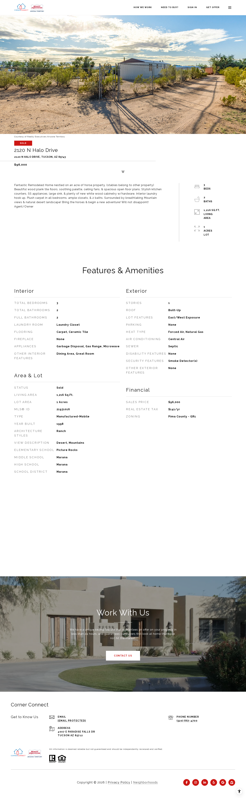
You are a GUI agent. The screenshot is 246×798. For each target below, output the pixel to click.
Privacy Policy (119, 782)
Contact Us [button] (123, 655)
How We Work (143, 7)
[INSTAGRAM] (195, 782)
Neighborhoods (145, 782)
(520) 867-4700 (187, 720)
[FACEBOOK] (186, 782)
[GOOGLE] (222, 782)
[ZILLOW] (231, 782)
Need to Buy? (169, 7)
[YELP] (213, 782)
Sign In (192, 7)
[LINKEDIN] (204, 782)
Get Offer (212, 7)
